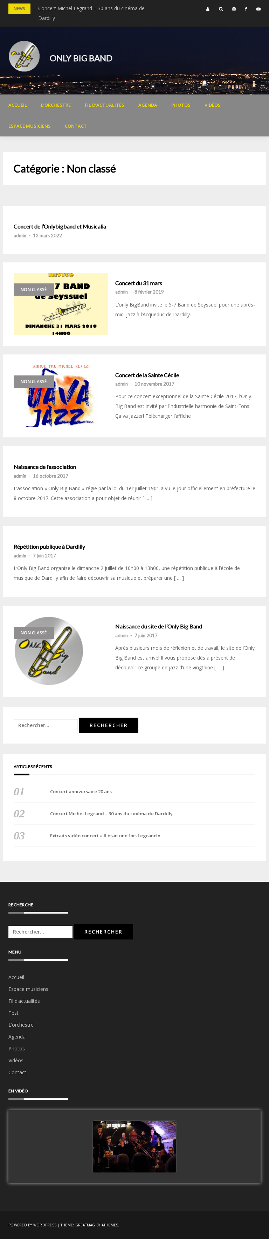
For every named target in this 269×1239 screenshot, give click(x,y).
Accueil (17, 105)
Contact (76, 126)
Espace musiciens (29, 126)
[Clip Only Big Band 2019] (134, 1147)
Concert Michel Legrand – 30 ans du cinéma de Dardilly (111, 813)
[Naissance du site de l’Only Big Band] (61, 651)
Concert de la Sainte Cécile (147, 375)
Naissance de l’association (45, 467)
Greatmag (85, 1225)
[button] (208, 9)
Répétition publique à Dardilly (49, 546)
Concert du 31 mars (138, 283)
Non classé (34, 290)
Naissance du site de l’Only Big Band (158, 626)
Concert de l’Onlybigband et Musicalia (60, 226)
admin (20, 235)
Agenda (147, 105)
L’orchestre (56, 105)
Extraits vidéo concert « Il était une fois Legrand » (105, 835)
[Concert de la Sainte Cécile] (61, 396)
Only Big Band (81, 58)
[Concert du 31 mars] (61, 304)
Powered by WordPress (32, 1225)
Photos (181, 105)
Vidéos (213, 105)
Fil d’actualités (104, 105)
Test (13, 1012)
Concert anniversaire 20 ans (81, 791)
